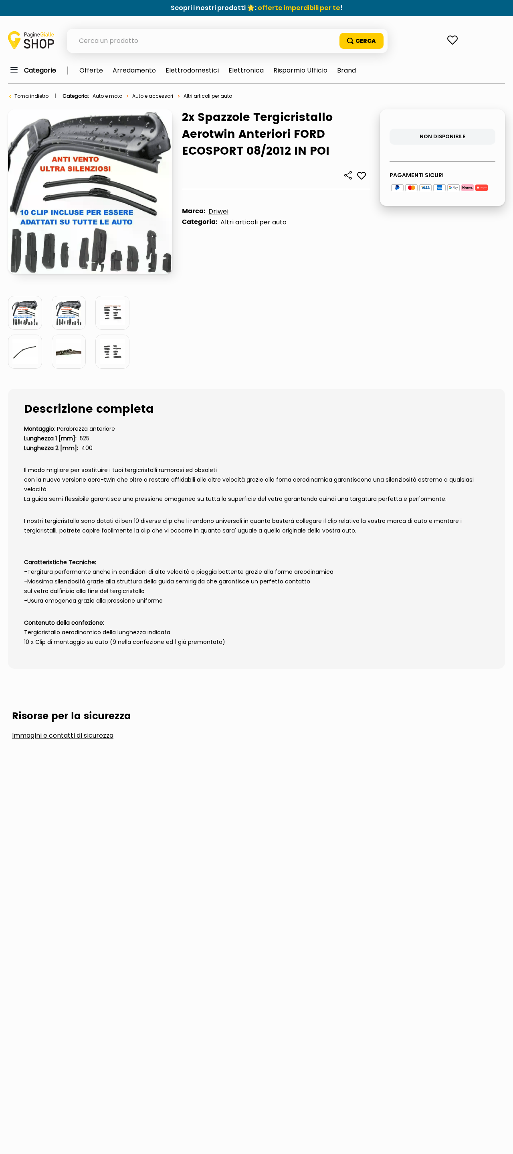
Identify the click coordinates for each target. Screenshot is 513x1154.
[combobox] (227, 41)
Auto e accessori (152, 96)
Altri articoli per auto (208, 96)
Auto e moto (107, 96)
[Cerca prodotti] (361, 41)
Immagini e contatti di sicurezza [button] (62, 735)
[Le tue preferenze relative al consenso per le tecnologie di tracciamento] (499, 1140)
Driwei (218, 211)
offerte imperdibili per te (299, 7)
